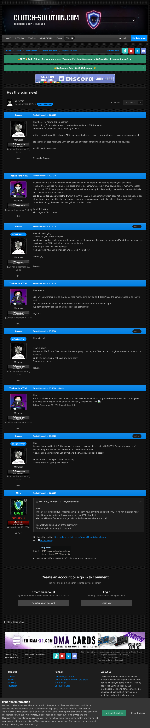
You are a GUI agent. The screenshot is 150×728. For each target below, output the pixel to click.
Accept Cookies (115, 713)
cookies (32, 718)
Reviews (12, 682)
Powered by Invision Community (111, 660)
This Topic (122, 20)
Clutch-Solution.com (100, 652)
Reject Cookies (137, 713)
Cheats (11, 676)
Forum (69, 38)
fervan (18, 115)
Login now (107, 603)
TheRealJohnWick (18, 175)
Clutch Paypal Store (64, 676)
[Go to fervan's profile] (10, 102)
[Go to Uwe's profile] (18, 507)
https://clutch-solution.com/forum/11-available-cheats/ (80, 537)
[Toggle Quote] (37, 501)
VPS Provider (61, 682)
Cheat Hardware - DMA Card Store (71, 679)
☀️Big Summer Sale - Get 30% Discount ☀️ (75, 68)
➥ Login (123, 38)
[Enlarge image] (45, 540)
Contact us (40, 655)
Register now (139, 38)
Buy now (19, 38)
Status (32, 38)
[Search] (133, 20)
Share (116, 102)
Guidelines (7, 718)
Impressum (29, 655)
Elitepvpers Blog (62, 685)
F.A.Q (59, 38)
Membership (46, 38)
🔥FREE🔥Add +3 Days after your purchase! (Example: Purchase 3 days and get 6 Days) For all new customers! (73, 59)
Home (8, 38)
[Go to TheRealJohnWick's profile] (18, 189)
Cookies (29, 657)
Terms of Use (72, 714)
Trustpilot (12, 685)
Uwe (18, 493)
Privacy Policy (11, 655)
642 (19, 533)
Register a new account (43, 603)
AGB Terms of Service (14, 657)
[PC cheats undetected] (75, 78)
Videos (11, 679)
